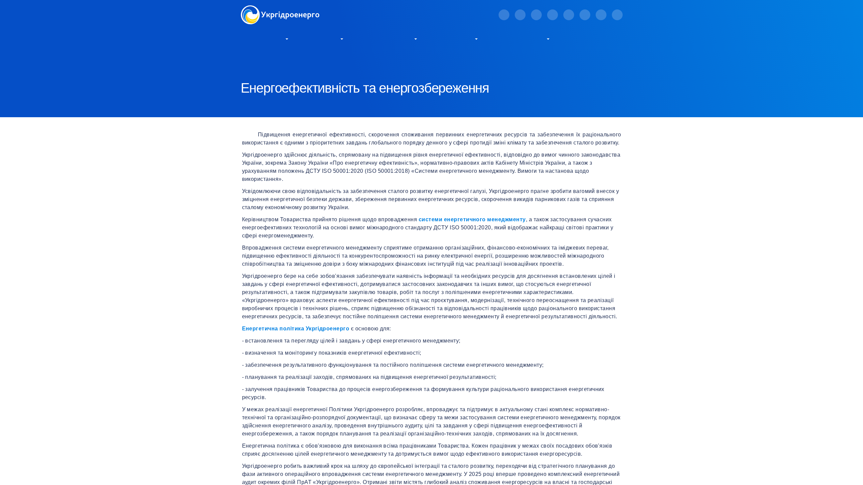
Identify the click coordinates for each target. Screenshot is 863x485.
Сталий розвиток (387, 38)
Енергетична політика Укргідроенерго (296, 328)
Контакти (582, 38)
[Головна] (280, 9)
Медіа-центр (454, 38)
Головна (249, 60)
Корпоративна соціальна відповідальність (352, 60)
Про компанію (262, 38)
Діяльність (322, 38)
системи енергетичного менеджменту (472, 219)
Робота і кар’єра (520, 38)
